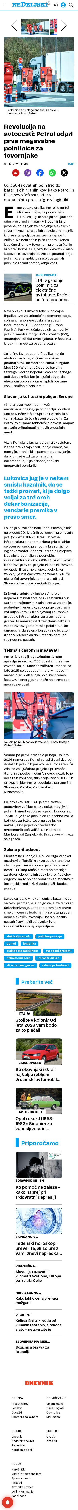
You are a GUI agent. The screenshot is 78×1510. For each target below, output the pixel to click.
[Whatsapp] (52, 172)
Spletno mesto (21, 1478)
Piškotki (17, 1483)
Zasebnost (19, 1496)
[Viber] (27, 172)
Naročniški (18, 1469)
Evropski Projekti (58, 951)
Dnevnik (17, 1436)
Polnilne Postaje (50, 936)
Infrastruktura (48, 958)
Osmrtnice (53, 1412)
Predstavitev (20, 1404)
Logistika (29, 943)
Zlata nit (51, 1441)
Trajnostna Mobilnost (22, 951)
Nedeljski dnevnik (23, 1441)
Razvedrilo (18, 1445)
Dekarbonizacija (18, 958)
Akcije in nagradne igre (26, 1474)
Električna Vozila (18, 936)
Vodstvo (17, 1408)
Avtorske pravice (22, 1487)
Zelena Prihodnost (55, 965)
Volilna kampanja (22, 1491)
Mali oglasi (53, 1417)
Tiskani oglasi (55, 1408)
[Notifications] (7, 1502)
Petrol (11, 943)
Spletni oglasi (55, 1404)
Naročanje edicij (22, 1450)
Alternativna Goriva (20, 965)
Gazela (50, 1436)
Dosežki (17, 1412)
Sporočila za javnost (25, 1417)
